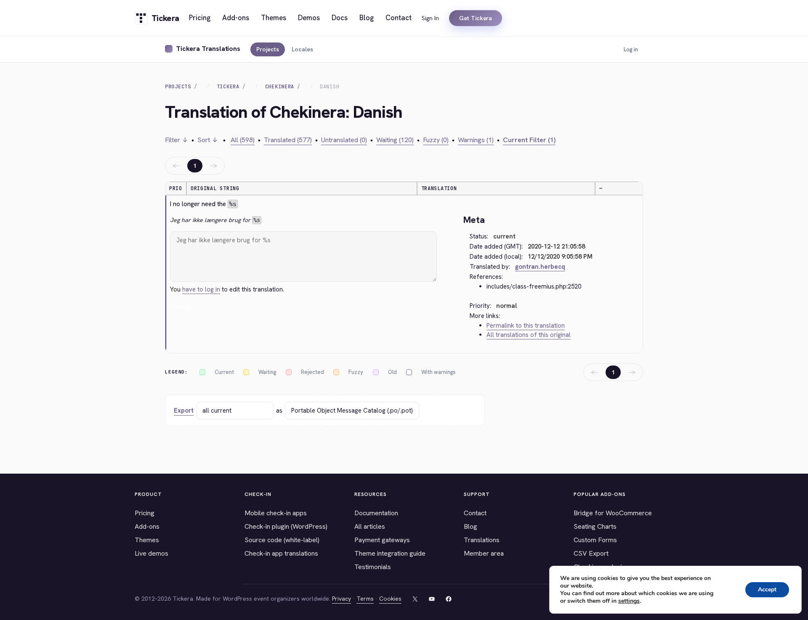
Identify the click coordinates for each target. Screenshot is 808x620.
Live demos (151, 553)
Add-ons (147, 526)
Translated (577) (288, 139)
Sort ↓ (207, 139)
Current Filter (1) (529, 139)
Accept (767, 590)
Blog (470, 526)
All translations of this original (528, 335)
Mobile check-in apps (276, 513)
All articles (369, 526)
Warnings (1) (476, 139)
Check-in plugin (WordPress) (286, 526)
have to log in (201, 289)
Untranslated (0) (344, 139)
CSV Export (591, 553)
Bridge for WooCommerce (613, 513)
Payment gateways (382, 539)
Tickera (228, 86)
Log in (631, 49)
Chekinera (279, 86)
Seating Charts (595, 526)
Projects (267, 49)
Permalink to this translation (525, 325)
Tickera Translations (208, 48)
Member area (484, 553)
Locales (302, 49)
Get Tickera (475, 18)
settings (629, 601)
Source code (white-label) (282, 539)
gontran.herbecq (540, 266)
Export (184, 410)
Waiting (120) (395, 139)
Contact (475, 513)
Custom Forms (595, 539)
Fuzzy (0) (436, 139)
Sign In (430, 18)
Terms (365, 598)
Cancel (180, 307)
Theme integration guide (389, 553)
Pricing (144, 513)
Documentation (376, 513)
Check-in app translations (281, 553)
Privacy (341, 598)
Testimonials (372, 566)
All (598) (243, 139)
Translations (482, 539)
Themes (147, 539)
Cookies (390, 598)
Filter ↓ (176, 139)
